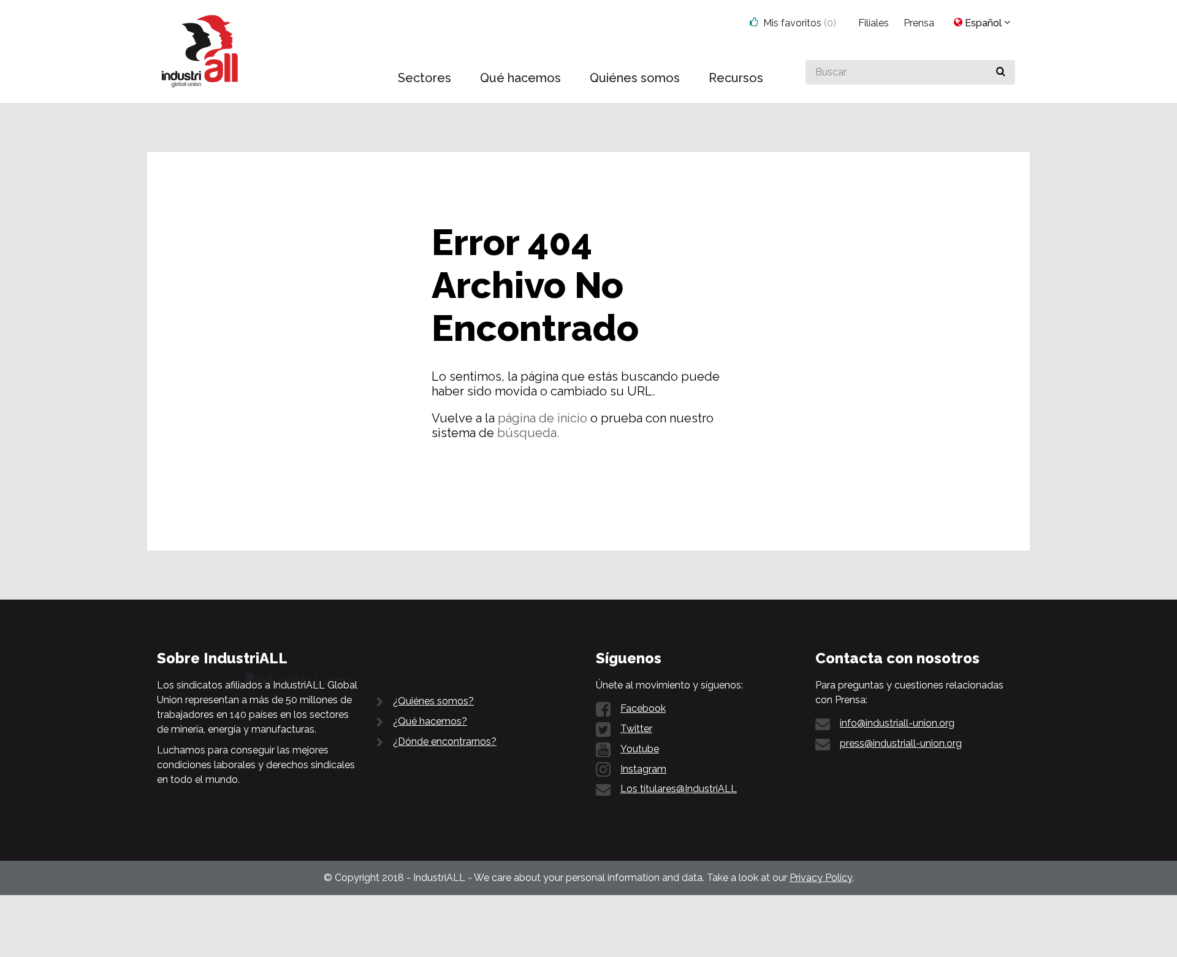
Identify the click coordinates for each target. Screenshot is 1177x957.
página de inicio (542, 418)
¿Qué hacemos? (430, 721)
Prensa (919, 23)
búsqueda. (528, 432)
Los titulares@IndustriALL (678, 789)
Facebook (643, 708)
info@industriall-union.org (897, 723)
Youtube (639, 749)
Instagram (643, 769)
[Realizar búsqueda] (1000, 72)
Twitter (636, 728)
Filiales (873, 23)
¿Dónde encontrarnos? (445, 741)
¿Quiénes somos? (433, 701)
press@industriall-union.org (901, 743)
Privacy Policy (821, 877)
